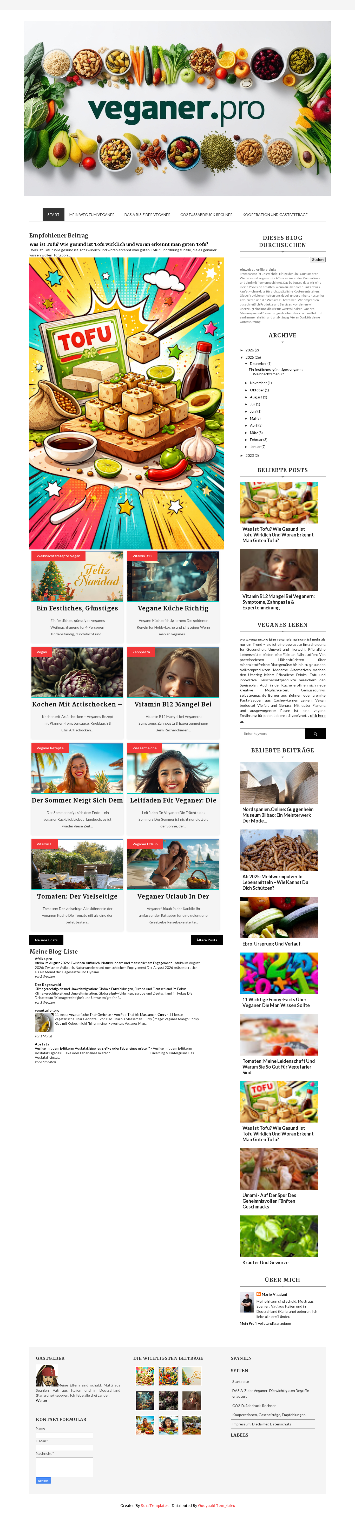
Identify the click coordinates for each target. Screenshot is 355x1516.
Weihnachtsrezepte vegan (58, 556)
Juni (253, 411)
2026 (250, 350)
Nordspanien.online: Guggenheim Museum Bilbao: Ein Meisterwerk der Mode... (277, 815)
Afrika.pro (43, 958)
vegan (42, 652)
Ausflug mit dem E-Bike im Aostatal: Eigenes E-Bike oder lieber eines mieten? (93, 1048)
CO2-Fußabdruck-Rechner (254, 1405)
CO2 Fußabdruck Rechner (206, 214)
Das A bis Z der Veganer (147, 214)
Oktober (257, 390)
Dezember (258, 363)
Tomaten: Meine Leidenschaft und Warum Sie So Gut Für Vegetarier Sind (278, 1066)
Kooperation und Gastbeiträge (275, 214)
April (254, 425)
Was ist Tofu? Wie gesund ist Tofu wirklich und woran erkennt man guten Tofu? (118, 244)
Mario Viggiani (274, 1294)
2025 (250, 357)
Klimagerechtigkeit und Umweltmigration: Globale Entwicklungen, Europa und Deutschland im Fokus (111, 989)
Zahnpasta (141, 652)
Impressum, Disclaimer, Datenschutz (261, 1424)
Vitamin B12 (142, 556)
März (254, 432)
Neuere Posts (46, 940)
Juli (253, 404)
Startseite (240, 1381)
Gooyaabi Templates (216, 1505)
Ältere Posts (206, 940)
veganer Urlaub (145, 844)
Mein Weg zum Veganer (92, 214)
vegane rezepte (50, 748)
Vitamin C (44, 844)
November (259, 382)
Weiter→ (43, 1400)
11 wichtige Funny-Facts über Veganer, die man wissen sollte (276, 1002)
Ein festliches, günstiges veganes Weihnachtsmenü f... (276, 371)
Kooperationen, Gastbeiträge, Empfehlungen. (269, 1414)
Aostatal (42, 1044)
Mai (253, 418)
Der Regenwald (48, 984)
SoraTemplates (154, 1505)
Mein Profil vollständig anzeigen (265, 1323)
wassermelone (145, 748)
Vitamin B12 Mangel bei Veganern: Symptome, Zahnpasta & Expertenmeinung (278, 601)
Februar (256, 439)
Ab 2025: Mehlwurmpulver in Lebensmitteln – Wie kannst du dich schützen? (275, 882)
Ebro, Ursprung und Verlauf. (271, 944)
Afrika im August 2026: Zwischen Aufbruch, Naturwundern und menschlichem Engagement (104, 963)
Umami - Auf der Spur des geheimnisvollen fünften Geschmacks (269, 1200)
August (256, 397)
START (54, 214)
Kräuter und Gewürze (265, 1262)
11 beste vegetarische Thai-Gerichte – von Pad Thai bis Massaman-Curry (111, 1014)
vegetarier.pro (47, 1010)
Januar (255, 446)
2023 (250, 455)
